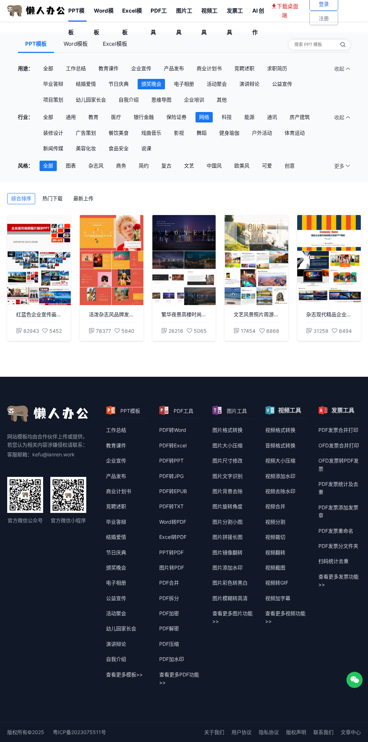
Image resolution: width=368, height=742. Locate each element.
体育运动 (295, 133)
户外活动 (262, 133)
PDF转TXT (171, 506)
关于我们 (214, 732)
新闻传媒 (53, 148)
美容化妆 (86, 148)
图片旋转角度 (227, 506)
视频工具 (209, 14)
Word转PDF (172, 522)
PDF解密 (169, 628)
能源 (249, 117)
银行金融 (144, 117)
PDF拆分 (169, 598)
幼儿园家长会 (91, 100)
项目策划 (53, 100)
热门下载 (52, 198)
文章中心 (351, 732)
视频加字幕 (277, 598)
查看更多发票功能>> (338, 580)
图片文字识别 (227, 476)
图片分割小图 (227, 522)
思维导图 (161, 100)
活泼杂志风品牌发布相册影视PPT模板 (111, 314)
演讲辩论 (249, 84)
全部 (48, 68)
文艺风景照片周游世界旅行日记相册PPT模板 (256, 314)
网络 (204, 117)
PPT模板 (76, 14)
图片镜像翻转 (227, 552)
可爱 (267, 165)
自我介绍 (129, 100)
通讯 (272, 117)
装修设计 (53, 133)
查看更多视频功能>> (285, 617)
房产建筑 (300, 117)
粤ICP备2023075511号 (79, 732)
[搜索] (343, 45)
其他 (222, 100)
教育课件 (108, 68)
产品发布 (174, 68)
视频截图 (275, 567)
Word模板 (104, 14)
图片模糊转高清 (230, 598)
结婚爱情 (86, 84)
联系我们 (323, 732)
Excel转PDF (173, 537)
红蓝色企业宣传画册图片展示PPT (39, 314)
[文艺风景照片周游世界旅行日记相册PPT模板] (256, 260)
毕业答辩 (53, 84)
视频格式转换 (280, 430)
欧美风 (241, 165)
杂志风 (96, 165)
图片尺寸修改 (227, 460)
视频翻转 (275, 552)
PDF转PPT (171, 460)
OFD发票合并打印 (338, 445)
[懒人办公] (36, 10)
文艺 (189, 165)
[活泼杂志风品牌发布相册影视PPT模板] (111, 260)
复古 (166, 165)
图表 (71, 165)
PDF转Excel (173, 445)
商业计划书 (209, 68)
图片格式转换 (227, 430)
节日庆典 (119, 84)
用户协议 (241, 732)
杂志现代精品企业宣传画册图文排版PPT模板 (329, 314)
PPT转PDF (171, 552)
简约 (144, 165)
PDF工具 (159, 14)
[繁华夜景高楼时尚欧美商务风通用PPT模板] (184, 260)
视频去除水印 (280, 491)
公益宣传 (282, 84)
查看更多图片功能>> (232, 617)
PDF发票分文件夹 (338, 546)
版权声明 (296, 732)
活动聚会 (217, 84)
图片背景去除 (227, 491)
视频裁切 (275, 537)
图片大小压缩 (227, 445)
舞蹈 (202, 133)
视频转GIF (276, 583)
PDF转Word (172, 430)
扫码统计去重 (333, 561)
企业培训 (194, 100)
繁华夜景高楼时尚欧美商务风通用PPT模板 (184, 314)
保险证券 (176, 117)
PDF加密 (169, 613)
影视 (179, 133)
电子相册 (184, 84)
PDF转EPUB (173, 491)
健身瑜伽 (229, 133)
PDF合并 (169, 583)
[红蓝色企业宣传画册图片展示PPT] (39, 260)
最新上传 (83, 198)
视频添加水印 (280, 476)
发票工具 (235, 14)
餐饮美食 (119, 133)
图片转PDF (171, 567)
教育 (93, 117)
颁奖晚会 (151, 84)
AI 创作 (258, 14)
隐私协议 (269, 732)
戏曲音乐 (151, 133)
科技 (227, 117)
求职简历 (277, 68)
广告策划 (86, 133)
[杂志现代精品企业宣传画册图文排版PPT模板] (329, 260)
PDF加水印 (171, 659)
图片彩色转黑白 (230, 583)
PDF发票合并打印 (338, 430)
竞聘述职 (244, 68)
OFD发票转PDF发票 (338, 464)
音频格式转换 (280, 445)
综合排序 (21, 198)
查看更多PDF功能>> (179, 678)
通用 (71, 117)
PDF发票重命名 (335, 531)
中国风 (214, 165)
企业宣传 (141, 68)
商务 (121, 165)
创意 (290, 165)
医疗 (116, 117)
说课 (146, 148)
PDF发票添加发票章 (338, 511)
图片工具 (184, 14)
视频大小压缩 (280, 460)
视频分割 (275, 522)
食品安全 (119, 148)
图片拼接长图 (227, 537)
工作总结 (76, 68)
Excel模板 (132, 14)
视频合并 (275, 506)
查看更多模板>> (124, 674)
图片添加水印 (227, 567)
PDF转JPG (171, 476)
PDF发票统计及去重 (338, 488)
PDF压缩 (169, 644)
